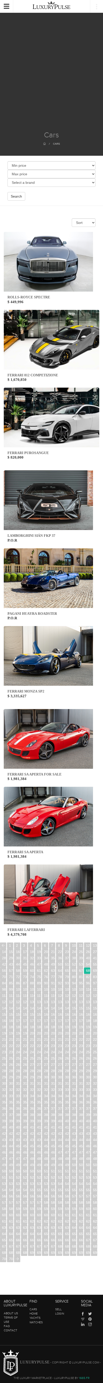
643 (95, 1228)
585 (81, 1202)
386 (60, 1115)
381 (25, 1115)
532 (4, 1184)
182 (4, 1027)
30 (18, 958)
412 (46, 1127)
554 (60, 1190)
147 (53, 1008)
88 (32, 983)
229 (39, 1046)
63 (53, 971)
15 (11, 952)
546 (4, 1190)
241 (25, 1052)
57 (11, 971)
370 (46, 1108)
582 (60, 1202)
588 (4, 1209)
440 (46, 1140)
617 (11, 1221)
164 (74, 1014)
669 (81, 1240)
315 (53, 1083)
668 (74, 1240)
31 (25, 958)
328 (46, 1090)
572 (88, 1196)
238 (4, 1052)
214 (32, 1040)
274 (60, 1065)
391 (95, 1115)
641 (81, 1228)
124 (88, 996)
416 (74, 1127)
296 (18, 1077)
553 (53, 1190)
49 (53, 964)
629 (95, 1221)
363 (95, 1102)
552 (46, 1190)
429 (67, 1134)
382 (32, 1115)
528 (74, 1177)
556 (74, 1190)
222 (88, 1040)
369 (39, 1108)
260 (60, 1058)
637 (53, 1228)
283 (25, 1071)
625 (67, 1221)
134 (60, 1002)
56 (4, 971)
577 (25, 1202)
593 (39, 1209)
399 (53, 1121)
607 (39, 1215)
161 (53, 1014)
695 (67, 1253)
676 (32, 1246)
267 (11, 1065)
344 (60, 1096)
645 (11, 1234)
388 (74, 1115)
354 (32, 1102)
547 (11, 1190)
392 (4, 1121)
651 (53, 1234)
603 (11, 1215)
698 (88, 1253)
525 (53, 1177)
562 (18, 1196)
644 (4, 1234)
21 (53, 952)
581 (53, 1202)
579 (39, 1202)
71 (11, 977)
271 (39, 1065)
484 (60, 1159)
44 (18, 964)
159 (39, 1014)
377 (95, 1108)
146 (46, 1008)
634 (32, 1228)
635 (39, 1228)
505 (11, 1171)
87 (25, 983)
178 (74, 1021)
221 (81, 1040)
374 (74, 1108)
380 (18, 1115)
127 (11, 1002)
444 (74, 1140)
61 (39, 971)
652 (60, 1234)
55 (95, 964)
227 (25, 1046)
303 (67, 1077)
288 (60, 1071)
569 (67, 1196)
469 (53, 1152)
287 (53, 1071)
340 (32, 1096)
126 (4, 1002)
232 (60, 1046)
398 (46, 1121)
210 (4, 1040)
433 (95, 1134)
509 (39, 1171)
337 (11, 1096)
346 (74, 1096)
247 (67, 1052)
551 (39, 1190)
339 (25, 1096)
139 (95, 1002)
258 (46, 1058)
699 (95, 1253)
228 (32, 1046)
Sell (58, 1309)
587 (95, 1202)
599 (81, 1209)
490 (4, 1165)
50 (60, 964)
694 (60, 1253)
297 (25, 1077)
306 (88, 1077)
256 (32, 1058)
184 (18, 1027)
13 (95, 945)
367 (25, 1108)
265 (95, 1058)
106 (60, 989)
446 (88, 1140)
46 (32, 964)
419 (95, 1127)
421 (11, 1134)
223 (95, 1040)
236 (88, 1046)
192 (74, 1027)
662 (32, 1240)
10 (74, 945)
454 (46, 1146)
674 (18, 1246)
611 (67, 1215)
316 (60, 1083)
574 (4, 1202)
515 (81, 1171)
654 (74, 1234)
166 (88, 1014)
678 (46, 1246)
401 (67, 1121)
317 (67, 1083)
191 (67, 1027)
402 (74, 1121)
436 (18, 1140)
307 (95, 1077)
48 (46, 964)
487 (81, 1159)
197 (11, 1033)
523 (39, 1177)
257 (39, 1058)
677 (39, 1246)
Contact (10, 1330)
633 (25, 1228)
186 (32, 1027)
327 (39, 1090)
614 (88, 1215)
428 (60, 1134)
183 (11, 1027)
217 (53, 1040)
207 (81, 1033)
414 (60, 1127)
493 (25, 1165)
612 (74, 1215)
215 (39, 1040)
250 (88, 1052)
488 (88, 1159)
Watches (36, 1322)
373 (67, 1108)
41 (95, 958)
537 (39, 1184)
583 (67, 1202)
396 (32, 1121)
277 (81, 1065)
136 (74, 1002)
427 (53, 1134)
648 (32, 1234)
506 (18, 1171)
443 (67, 1140)
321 (95, 1083)
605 (25, 1215)
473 (81, 1152)
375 (81, 1108)
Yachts (35, 1318)
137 (81, 1002)
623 (53, 1221)
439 (39, 1140)
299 (39, 1077)
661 (25, 1240)
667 (67, 1240)
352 (18, 1102)
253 (11, 1058)
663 (39, 1240)
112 (4, 996)
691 (39, 1253)
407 (11, 1127)
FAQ (7, 1326)
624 (60, 1221)
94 (74, 983)
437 (25, 1140)
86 (18, 983)
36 (60, 958)
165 (81, 1014)
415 (67, 1127)
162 (60, 1014)
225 (11, 1046)
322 (4, 1090)
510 (46, 1171)
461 (95, 1146)
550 (32, 1190)
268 (18, 1065)
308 (4, 1083)
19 (39, 952)
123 (81, 996)
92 (60, 983)
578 (32, 1202)
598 (74, 1209)
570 (74, 1196)
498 (60, 1165)
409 (25, 1127)
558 (88, 1190)
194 (88, 1027)
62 (46, 971)
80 (74, 977)
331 (67, 1090)
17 (25, 952)
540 (60, 1184)
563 (25, 1196)
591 (25, 1209)
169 (11, 1021)
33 (39, 958)
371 (53, 1108)
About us (11, 1313)
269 (25, 1065)
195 (95, 1027)
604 (18, 1215)
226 (18, 1046)
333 (81, 1090)
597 (67, 1209)
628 (88, 1221)
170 (18, 1021)
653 (67, 1234)
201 (39, 1033)
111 (95, 989)
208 (88, 1033)
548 (18, 1190)
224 (4, 1046)
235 (81, 1046)
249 (81, 1052)
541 (67, 1184)
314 (46, 1083)
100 (18, 989)
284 (32, 1071)
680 (60, 1246)
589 (11, 1209)
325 (25, 1090)
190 (60, 1027)
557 (81, 1190)
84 (4, 983)
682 (74, 1246)
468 (46, 1152)
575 (11, 1202)
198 (18, 1033)
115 (25, 996)
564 (32, 1196)
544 (88, 1184)
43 (11, 964)
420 (4, 1134)
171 (25, 1021)
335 (95, 1090)
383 (39, 1115)
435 (11, 1140)
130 (32, 1002)
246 (60, 1052)
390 (88, 1115)
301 (53, 1077)
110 (88, 989)
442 (60, 1140)
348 (88, 1096)
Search (16, 196)
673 (11, 1246)
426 (46, 1134)
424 (32, 1134)
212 (18, 1040)
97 (95, 983)
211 (11, 1040)
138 (88, 1002)
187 (39, 1027)
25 (81, 952)
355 (39, 1102)
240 (18, 1052)
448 (4, 1146)
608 (46, 1215)
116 (32, 996)
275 (67, 1065)
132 (46, 1002)
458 (74, 1146)
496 (46, 1165)
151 (81, 1008)
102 (32, 989)
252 (4, 1058)
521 (25, 1177)
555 (67, 1190)
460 (88, 1146)
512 (60, 1171)
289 (67, 1071)
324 (18, 1090)
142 (18, 1008)
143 (25, 1008)
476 (4, 1159)
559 (95, 1190)
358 (60, 1102)
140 (4, 1008)
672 (4, 1246)
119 (53, 996)
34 (46, 958)
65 (67, 971)
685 (95, 1246)
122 (74, 996)
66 (74, 971)
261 (67, 1058)
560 (4, 1196)
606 (32, 1215)
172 (32, 1021)
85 (11, 983)
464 (18, 1152)
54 (88, 964)
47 (39, 964)
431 (81, 1134)
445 (81, 1140)
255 (25, 1058)
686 (4, 1253)
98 (4, 989)
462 (4, 1152)
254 (18, 1058)
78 (60, 977)
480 (32, 1159)
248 (74, 1052)
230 (46, 1046)
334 (88, 1090)
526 (60, 1177)
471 (67, 1152)
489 (95, 1159)
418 (88, 1127)
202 (46, 1033)
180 (88, 1021)
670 (88, 1240)
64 (60, 971)
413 (53, 1127)
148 (60, 1008)
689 (25, 1253)
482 (46, 1159)
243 (39, 1052)
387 (67, 1115)
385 (53, 1115)
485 (67, 1159)
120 (60, 996)
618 (18, 1221)
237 (95, 1046)
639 (67, 1228)
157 (25, 1014)
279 (95, 1065)
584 (74, 1202)
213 (25, 1040)
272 (46, 1065)
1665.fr (84, 1378)
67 (81, 971)
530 (88, 1177)
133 (53, 1002)
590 (18, 1209)
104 (46, 989)
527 (67, 1177)
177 (67, 1021)
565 (39, 1196)
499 (67, 1165)
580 (46, 1202)
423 (25, 1134)
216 (46, 1040)
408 (18, 1127)
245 (53, 1052)
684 (88, 1246)
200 (32, 1033)
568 (60, 1196)
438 (32, 1140)
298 (32, 1077)
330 (60, 1090)
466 (32, 1152)
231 (53, 1046)
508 (32, 1171)
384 (46, 1115)
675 (25, 1246)
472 (74, 1152)
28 (4, 958)
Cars (56, 143)
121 (67, 996)
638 (60, 1228)
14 (4, 952)
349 (95, 1096)
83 (95, 977)
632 (18, 1228)
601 (95, 1209)
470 (60, 1152)
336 (4, 1096)
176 (60, 1021)
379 (11, 1115)
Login (59, 1313)
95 (81, 983)
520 (18, 1177)
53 (81, 964)
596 (60, 1209)
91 (53, 983)
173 (39, 1021)
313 (39, 1083)
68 (88, 971)
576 (18, 1202)
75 (39, 977)
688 (18, 1253)
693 (53, 1253)
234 (74, 1046)
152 (88, 1008)
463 (11, 1152)
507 (25, 1171)
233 (67, 1046)
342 (46, 1096)
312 (32, 1083)
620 (32, 1221)
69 (95, 971)
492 (18, 1165)
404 (88, 1121)
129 (25, 1002)
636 (46, 1228)
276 (74, 1065)
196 (4, 1033)
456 (60, 1146)
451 (25, 1146)
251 (95, 1052)
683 (81, 1246)
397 (39, 1121)
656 (88, 1234)
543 (81, 1184)
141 (11, 1008)
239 (11, 1052)
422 (18, 1134)
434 (4, 1140)
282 (18, 1071)
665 (53, 1240)
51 (67, 964)
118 (46, 996)
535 (25, 1184)
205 (67, 1033)
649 (39, 1234)
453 (39, 1146)
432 (88, 1134)
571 (81, 1196)
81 (81, 977)
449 (11, 1146)
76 (46, 977)
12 (88, 945)
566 (46, 1196)
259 (53, 1058)
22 (60, 952)
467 (39, 1152)
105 (53, 989)
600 (88, 1209)
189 (53, 1027)
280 (4, 1071)
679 (53, 1246)
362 (88, 1102)
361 (81, 1102)
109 (81, 989)
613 (81, 1215)
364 (4, 1108)
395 (25, 1121)
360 (74, 1102)
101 (25, 989)
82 (88, 977)
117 (39, 996)
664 (46, 1240)
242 (32, 1052)
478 (18, 1159)
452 (32, 1146)
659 (11, 1240)
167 (95, 1014)
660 (18, 1240)
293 (95, 1071)
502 (88, 1165)
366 (18, 1108)
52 (74, 964)
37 (67, 958)
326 (32, 1090)
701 (11, 1259)
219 (67, 1040)
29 (11, 958)
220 (74, 1040)
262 (74, 1058)
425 (39, 1134)
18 (32, 952)
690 (32, 1253)
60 (32, 971)
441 (53, 1140)
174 (46, 1021)
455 (53, 1146)
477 (11, 1159)
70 (4, 977)
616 (4, 1221)
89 (39, 983)
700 (4, 1259)
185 (25, 1027)
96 (88, 983)
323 (11, 1090)
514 (74, 1171)
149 (67, 1008)
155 (11, 1014)
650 (46, 1234)
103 (39, 989)
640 (74, 1228)
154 (4, 1014)
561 (11, 1196)
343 (53, 1096)
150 (74, 1008)
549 (25, 1190)
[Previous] (3, 945)
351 (11, 1102)
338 (18, 1096)
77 (53, 977)
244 (46, 1052)
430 (74, 1134)
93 (67, 983)
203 (53, 1033)
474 (88, 1152)
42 (4, 964)
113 (11, 996)
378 (4, 1115)
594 (46, 1209)
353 (25, 1102)
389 (81, 1115)
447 (95, 1140)
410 (32, 1127)
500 (74, 1165)
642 (88, 1228)
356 (46, 1102)
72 (18, 977)
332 (74, 1090)
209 (95, 1033)
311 (25, 1083)
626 (74, 1221)
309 (11, 1083)
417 (81, 1127)
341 (39, 1096)
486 (74, 1159)
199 (25, 1033)
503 (95, 1165)
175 (53, 1021)
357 (53, 1102)
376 (88, 1108)
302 (60, 1077)
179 (81, 1021)
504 (4, 1171)
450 (18, 1146)
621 (39, 1221)
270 (32, 1065)
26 (88, 952)
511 (53, 1171)
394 (18, 1121)
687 (11, 1253)
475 (95, 1152)
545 (95, 1184)
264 (88, 1058)
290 (74, 1071)
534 (18, 1184)
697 (81, 1253)
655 (81, 1234)
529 (81, 1177)
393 (11, 1121)
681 (67, 1246)
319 (81, 1083)
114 (18, 996)
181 (95, 1021)
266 (4, 1065)
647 (25, 1234)
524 (46, 1177)
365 (11, 1108)
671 (95, 1240)
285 (39, 1071)
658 (4, 1240)
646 (18, 1234)
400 (60, 1121)
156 (18, 1014)
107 (67, 989)
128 (18, 1002)
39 (81, 958)
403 (81, 1121)
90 (46, 983)
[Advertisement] (51, 77)
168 (4, 1021)
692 (46, 1253)
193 (81, 1027)
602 (4, 1215)
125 (95, 996)
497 (53, 1165)
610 (60, 1215)
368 (32, 1108)
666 (60, 1240)
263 (81, 1058)
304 (74, 1077)
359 (67, 1102)
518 (4, 1177)
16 (18, 952)
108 (74, 989)
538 (46, 1184)
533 (11, 1184)
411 (39, 1127)
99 (11, 989)
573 (95, 1196)
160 (46, 1014)
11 (81, 945)
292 (88, 1071)
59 (25, 971)
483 (53, 1159)
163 (67, 1014)
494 (32, 1165)
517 (95, 1171)
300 (46, 1077)
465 (25, 1152)
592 (32, 1209)
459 (81, 1146)
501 (81, 1165)
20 (46, 952)
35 (53, 958)
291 (81, 1071)
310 (18, 1083)
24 (74, 952)
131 (39, 1002)
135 (67, 1002)
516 (88, 1171)
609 (53, 1215)
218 (60, 1040)
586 (88, 1202)
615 (95, 1215)
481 (39, 1159)
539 (53, 1184)
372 (60, 1108)
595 (53, 1209)
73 (25, 977)
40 (88, 958)
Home (34, 1313)
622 (46, 1221)
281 (11, 1071)
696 (74, 1253)
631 (11, 1228)
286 (46, 1071)
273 (53, 1065)
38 (74, 958)
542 (74, 1184)
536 (32, 1184)
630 (4, 1228)
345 (67, 1096)
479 (25, 1159)
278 (88, 1065)
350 (4, 1102)
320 (88, 1083)
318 (74, 1083)
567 (53, 1196)
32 (32, 958)
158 (32, 1014)
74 (32, 977)
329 (53, 1090)
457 (67, 1146)
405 (95, 1121)
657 (95, 1234)
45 (25, 964)
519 (11, 1177)
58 (18, 971)
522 (32, 1177)
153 (95, 1008)
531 (95, 1177)
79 (67, 977)
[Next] (17, 1259)
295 (11, 1077)
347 (81, 1096)
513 (67, 1171)
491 (11, 1165)
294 (4, 1077)
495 (39, 1165)
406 (4, 1127)
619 (25, 1221)
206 (74, 1033)
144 (32, 1008)
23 (67, 952)
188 (46, 1027)
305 (81, 1077)
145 (39, 1008)
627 (81, 1221)
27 (95, 952)
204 (60, 1033)
